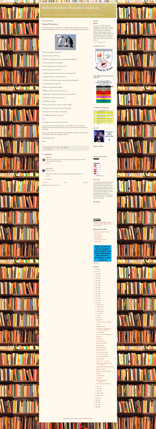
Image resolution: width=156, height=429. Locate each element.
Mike (47, 157)
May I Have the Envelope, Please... (104, 334)
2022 (96, 278)
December (99, 304)
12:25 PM (48, 163)
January (98, 395)
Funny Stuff (48, 149)
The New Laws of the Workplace (103, 322)
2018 (96, 287)
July (98, 315)
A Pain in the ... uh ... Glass (102, 361)
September (99, 311)
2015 (96, 294)
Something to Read (100, 326)
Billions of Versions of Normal (102, 232)
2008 (96, 402)
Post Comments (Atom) (54, 185)
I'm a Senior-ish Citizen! (102, 354)
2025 (96, 271)
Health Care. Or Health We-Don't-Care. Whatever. (104, 363)
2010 (96, 398)
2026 (96, 269)
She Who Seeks (98, 236)
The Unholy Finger (100, 341)
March (98, 391)
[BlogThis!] (62, 147)
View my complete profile (99, 42)
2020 (96, 282)
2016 (96, 291)
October (99, 309)
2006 (96, 407)
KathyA (48, 168)
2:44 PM (48, 176)
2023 (96, 276)
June (98, 318)
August (98, 313)
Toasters (98, 324)
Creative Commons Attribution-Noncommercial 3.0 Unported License (103, 223)
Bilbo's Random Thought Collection (70, 7)
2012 (96, 300)
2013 (96, 298)
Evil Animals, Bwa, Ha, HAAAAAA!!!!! (101, 380)
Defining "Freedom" (101, 369)
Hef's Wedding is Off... (101, 347)
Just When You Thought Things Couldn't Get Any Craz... (103, 329)
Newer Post (45, 182)
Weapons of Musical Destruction (103, 371)
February (99, 393)
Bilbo (96, 23)
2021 (96, 280)
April (98, 388)
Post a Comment (48, 179)
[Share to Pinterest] (67, 147)
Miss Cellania (61, 29)
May (98, 386)
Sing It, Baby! (99, 320)
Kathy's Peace (98, 241)
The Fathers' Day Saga (101, 343)
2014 (96, 296)
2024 (96, 274)
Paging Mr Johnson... (101, 350)
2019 (96, 285)
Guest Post (98, 373)
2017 (96, 289)
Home (65, 182)
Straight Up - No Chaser (100, 239)
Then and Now (99, 339)
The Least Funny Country (102, 352)
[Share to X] (64, 147)
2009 (96, 400)
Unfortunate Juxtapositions (102, 356)
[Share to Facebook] (65, 147)
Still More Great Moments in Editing (104, 367)
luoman (80, 418)
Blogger (90, 418)
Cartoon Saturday (100, 332)
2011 (96, 302)
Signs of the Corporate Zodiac (103, 383)
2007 (96, 404)
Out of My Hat (98, 237)
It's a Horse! (99, 378)
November (99, 306)
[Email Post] (58, 147)
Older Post (85, 182)
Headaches (98, 336)
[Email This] (60, 147)
